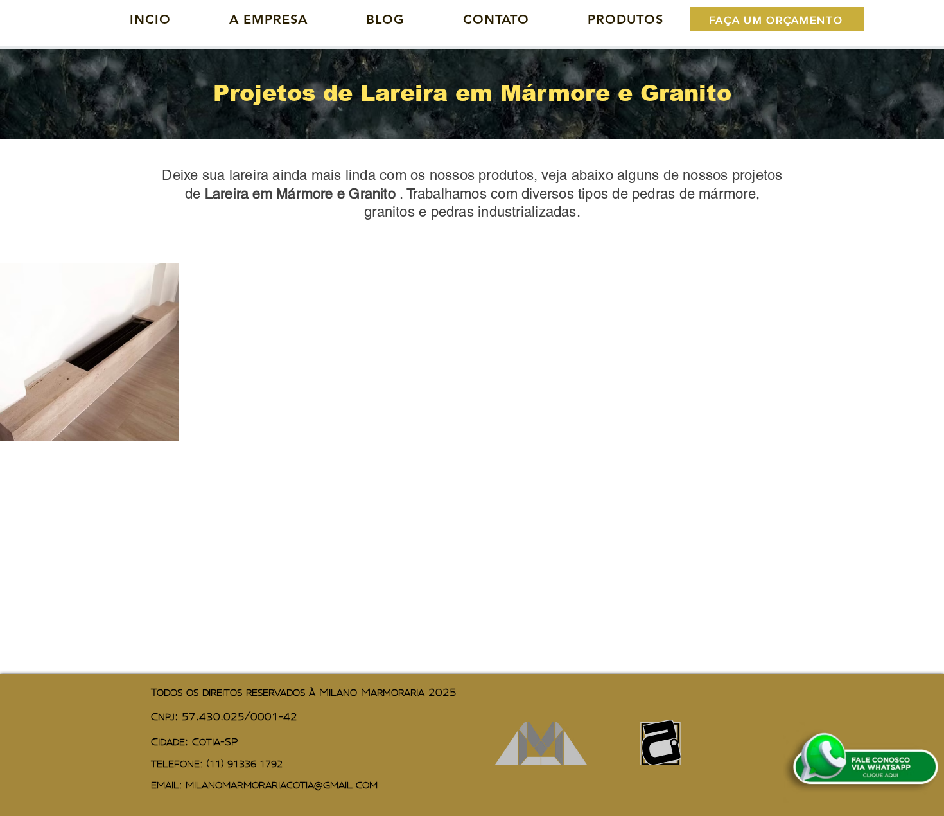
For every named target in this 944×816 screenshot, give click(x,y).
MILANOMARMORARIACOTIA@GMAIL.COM (282, 785)
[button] (625, 19)
